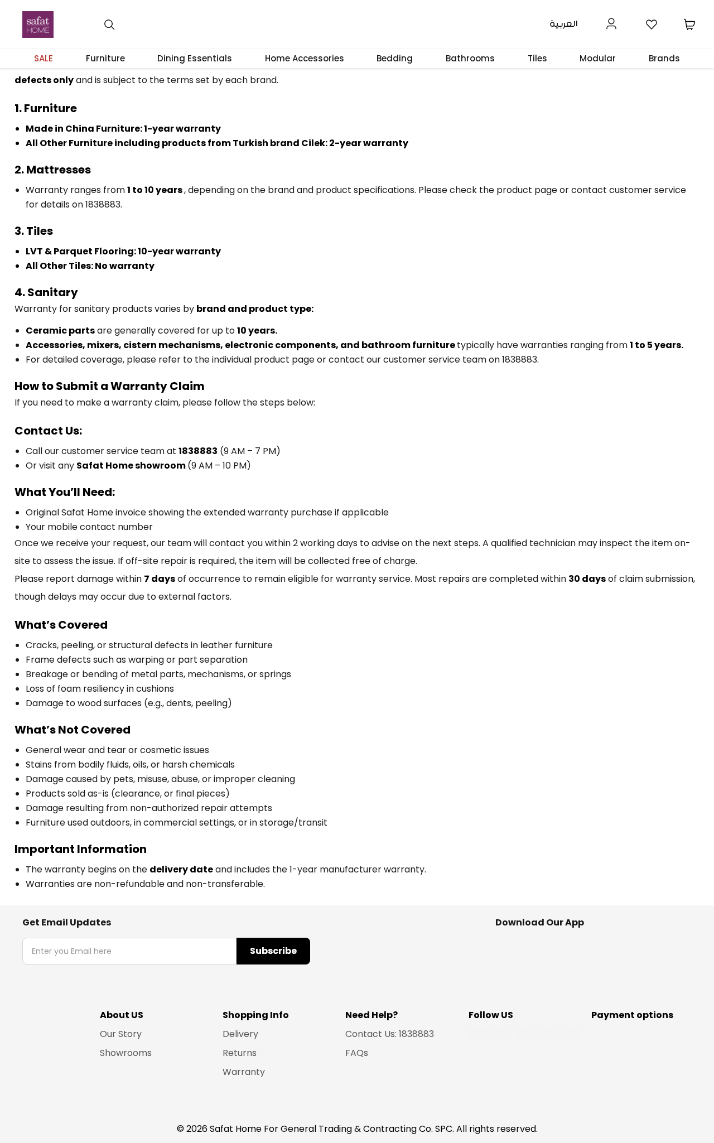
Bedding (395, 58)
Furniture (105, 58)
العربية (563, 24)
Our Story (121, 1034)
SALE (43, 58)
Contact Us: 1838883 (389, 1034)
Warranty (244, 1071)
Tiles (537, 58)
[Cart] (689, 24)
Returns (240, 1052)
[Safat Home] (38, 24)
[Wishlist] (651, 24)
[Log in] (611, 22)
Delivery (240, 1034)
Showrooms (126, 1052)
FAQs (356, 1052)
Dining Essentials (194, 58)
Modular (598, 58)
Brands (664, 58)
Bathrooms (470, 58)
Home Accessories (304, 58)
